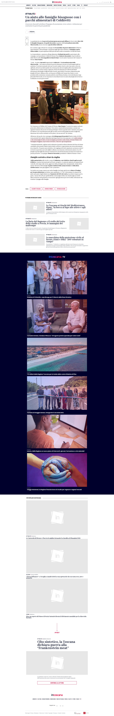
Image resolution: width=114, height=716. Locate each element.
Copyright (50, 713)
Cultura (28, 574)
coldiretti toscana (36, 188)
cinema (49, 8)
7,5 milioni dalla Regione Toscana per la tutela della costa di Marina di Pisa (51, 374)
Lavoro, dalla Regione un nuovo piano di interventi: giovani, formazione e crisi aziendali (55, 451)
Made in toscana (58, 5)
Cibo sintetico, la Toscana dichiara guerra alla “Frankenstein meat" (56, 645)
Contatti (59, 713)
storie (74, 5)
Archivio (63, 713)
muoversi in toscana (60, 8)
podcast (86, 5)
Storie (27, 614)
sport (78, 8)
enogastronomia (41, 5)
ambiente (28, 5)
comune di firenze (49, 188)
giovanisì (53, 8)
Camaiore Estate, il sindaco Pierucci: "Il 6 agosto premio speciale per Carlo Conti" (54, 336)
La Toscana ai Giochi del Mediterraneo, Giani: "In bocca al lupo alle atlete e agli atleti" (66, 207)
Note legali (27, 713)
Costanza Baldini (34, 574)
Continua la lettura (57, 683)
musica (64, 5)
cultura (34, 5)
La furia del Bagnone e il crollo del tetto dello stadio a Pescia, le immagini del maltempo (45, 223)
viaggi (78, 5)
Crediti (46, 713)
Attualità (30, 13)
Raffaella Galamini (47, 638)
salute (69, 5)
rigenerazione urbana (72, 8)
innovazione (49, 5)
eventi (65, 8)
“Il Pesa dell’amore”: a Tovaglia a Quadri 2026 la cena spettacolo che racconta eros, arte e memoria (54, 577)
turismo (83, 8)
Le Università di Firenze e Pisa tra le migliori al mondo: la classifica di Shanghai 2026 (53, 538)
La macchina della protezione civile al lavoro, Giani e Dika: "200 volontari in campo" (65, 239)
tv (81, 5)
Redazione (32, 31)
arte (80, 8)
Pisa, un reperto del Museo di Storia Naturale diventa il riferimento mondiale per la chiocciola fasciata (56, 617)
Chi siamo (55, 713)
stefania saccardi (61, 188)
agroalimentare (44, 8)
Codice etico (41, 713)
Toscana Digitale (37, 8)
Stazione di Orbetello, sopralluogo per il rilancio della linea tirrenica (49, 297)
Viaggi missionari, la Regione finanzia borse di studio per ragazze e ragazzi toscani (54, 490)
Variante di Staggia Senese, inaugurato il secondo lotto (45, 413)
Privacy (32, 713)
